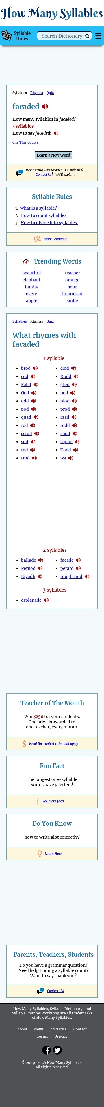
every (31, 293)
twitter (57, 1050)
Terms (42, 1036)
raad (64, 417)
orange (72, 279)
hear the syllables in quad (36, 417)
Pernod (28, 568)
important (72, 293)
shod (65, 433)
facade (67, 560)
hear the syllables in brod (35, 368)
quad (26, 417)
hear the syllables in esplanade (46, 600)
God (25, 392)
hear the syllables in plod (74, 401)
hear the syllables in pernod (40, 568)
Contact (80, 1029)
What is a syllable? (38, 208)
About (22, 1029)
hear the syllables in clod (73, 368)
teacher (72, 272)
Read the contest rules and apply (52, 744)
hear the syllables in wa (70, 458)
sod (24, 441)
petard (67, 568)
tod (24, 449)
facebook (46, 1050)
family (31, 286)
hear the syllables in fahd (36, 385)
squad (66, 441)
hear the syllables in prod (74, 409)
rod (24, 425)
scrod (26, 433)
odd (25, 401)
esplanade (31, 600)
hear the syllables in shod (75, 433)
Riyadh (28, 576)
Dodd (65, 376)
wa (63, 458)
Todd (65, 449)
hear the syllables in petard (78, 568)
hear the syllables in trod (34, 458)
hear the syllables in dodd (76, 376)
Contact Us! (55, 991)
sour (72, 286)
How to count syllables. (44, 215)
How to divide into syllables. (49, 222)
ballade (28, 560)
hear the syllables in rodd (74, 425)
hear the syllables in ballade (40, 560)
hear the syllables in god (33, 393)
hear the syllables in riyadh (40, 576)
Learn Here (53, 854)
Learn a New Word (53, 155)
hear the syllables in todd (75, 450)
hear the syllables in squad (77, 442)
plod (65, 401)
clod (64, 368)
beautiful (31, 272)
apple (31, 300)
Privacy (61, 1036)
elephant (31, 279)
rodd (65, 425)
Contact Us (44, 174)
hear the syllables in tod (32, 450)
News (39, 1029)
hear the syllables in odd (33, 401)
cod (24, 376)
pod (25, 409)
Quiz (50, 93)
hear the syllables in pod (33, 409)
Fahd (26, 384)
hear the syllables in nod (72, 393)
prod (65, 409)
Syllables (19, 321)
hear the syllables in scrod (36, 433)
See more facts (52, 801)
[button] (87, 36)
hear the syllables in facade (78, 560)
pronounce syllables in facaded (56, 133)
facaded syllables (45, 106)
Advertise (58, 1029)
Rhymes (36, 93)
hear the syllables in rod (32, 425)
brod (26, 368)
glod (65, 384)
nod (64, 392)
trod (25, 458)
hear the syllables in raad (74, 417)
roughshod (71, 576)
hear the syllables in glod (74, 385)
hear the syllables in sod (33, 442)
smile (72, 300)
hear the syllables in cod (33, 376)
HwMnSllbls (52, 13)
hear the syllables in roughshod (87, 576)
